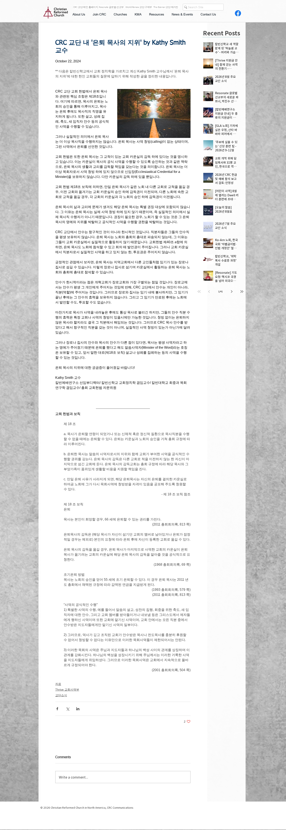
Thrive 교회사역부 (67, 689)
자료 (58, 684)
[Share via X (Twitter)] (68, 709)
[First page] (199, 291)
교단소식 (61, 695)
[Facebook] (238, 13)
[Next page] (232, 291)
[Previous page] (209, 291)
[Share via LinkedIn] (78, 709)
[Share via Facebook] (57, 709)
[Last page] (242, 291)
